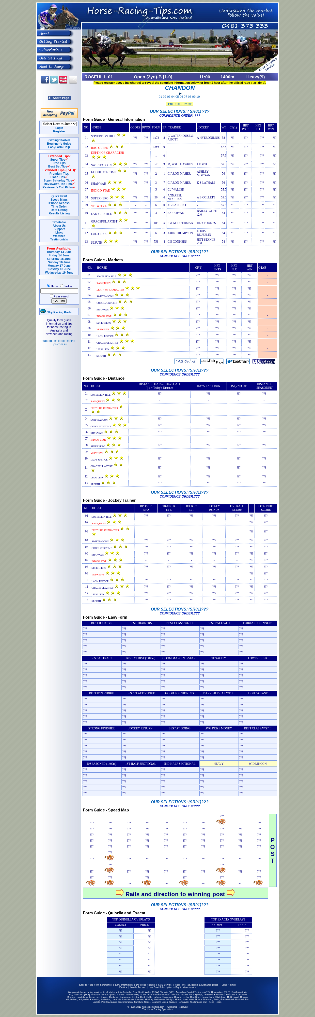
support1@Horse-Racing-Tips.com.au (59, 342)
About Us (59, 225)
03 (169, 96)
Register (59, 131)
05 (177, 96)
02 (164, 96)
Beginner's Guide (59, 143)
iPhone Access (59, 203)
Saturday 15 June (59, 259)
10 (198, 96)
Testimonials (59, 239)
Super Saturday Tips (58, 180)
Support (59, 229)
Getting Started (59, 140)
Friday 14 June (59, 255)
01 (160, 96)
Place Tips (57, 177)
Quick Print (59, 196)
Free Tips (59, 163)
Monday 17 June (59, 265)
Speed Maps (59, 199)
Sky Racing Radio (59, 312)
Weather (59, 236)
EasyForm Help (59, 147)
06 (181, 96)
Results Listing (59, 213)
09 (194, 96)
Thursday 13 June (59, 252)
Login (59, 128)
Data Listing (59, 210)
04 (173, 96)
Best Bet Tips (57, 166)
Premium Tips (59, 173)
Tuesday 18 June (59, 269)
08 (189, 96)
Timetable (59, 222)
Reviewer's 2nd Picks (58, 187)
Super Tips (57, 159)
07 (185, 96)
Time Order (59, 206)
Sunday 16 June (59, 262)
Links (59, 232)
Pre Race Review (179, 104)
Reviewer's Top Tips (58, 184)
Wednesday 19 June (59, 272)
